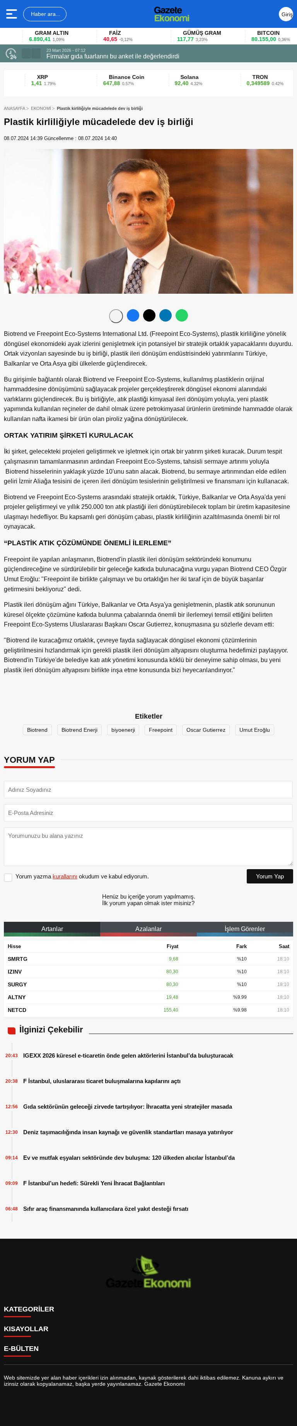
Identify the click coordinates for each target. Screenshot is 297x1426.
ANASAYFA (14, 108)
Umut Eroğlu (254, 730)
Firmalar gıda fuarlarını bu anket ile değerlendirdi (112, 56)
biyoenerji (123, 730)
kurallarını (65, 876)
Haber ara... (44, 14)
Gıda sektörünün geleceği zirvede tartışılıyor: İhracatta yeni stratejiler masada (127, 1106)
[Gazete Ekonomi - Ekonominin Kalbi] (171, 14)
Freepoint (160, 730)
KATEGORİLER (29, 1309)
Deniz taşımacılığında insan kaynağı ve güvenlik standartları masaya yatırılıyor (128, 1132)
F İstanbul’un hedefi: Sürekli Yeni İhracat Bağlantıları (94, 1183)
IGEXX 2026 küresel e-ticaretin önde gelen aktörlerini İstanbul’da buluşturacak (128, 1055)
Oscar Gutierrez (205, 730)
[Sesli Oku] (116, 316)
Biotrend (37, 730)
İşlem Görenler (245, 929)
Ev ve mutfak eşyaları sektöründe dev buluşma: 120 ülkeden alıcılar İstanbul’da (129, 1157)
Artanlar (52, 929)
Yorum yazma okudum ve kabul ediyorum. (82, 876)
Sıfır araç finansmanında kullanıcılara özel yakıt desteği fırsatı (105, 1208)
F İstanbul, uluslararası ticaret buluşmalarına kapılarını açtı (102, 1081)
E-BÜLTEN (21, 1348)
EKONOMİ (41, 108)
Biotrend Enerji (79, 730)
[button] (26, 53)
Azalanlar (148, 929)
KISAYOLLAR (26, 1329)
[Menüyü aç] (12, 14)
